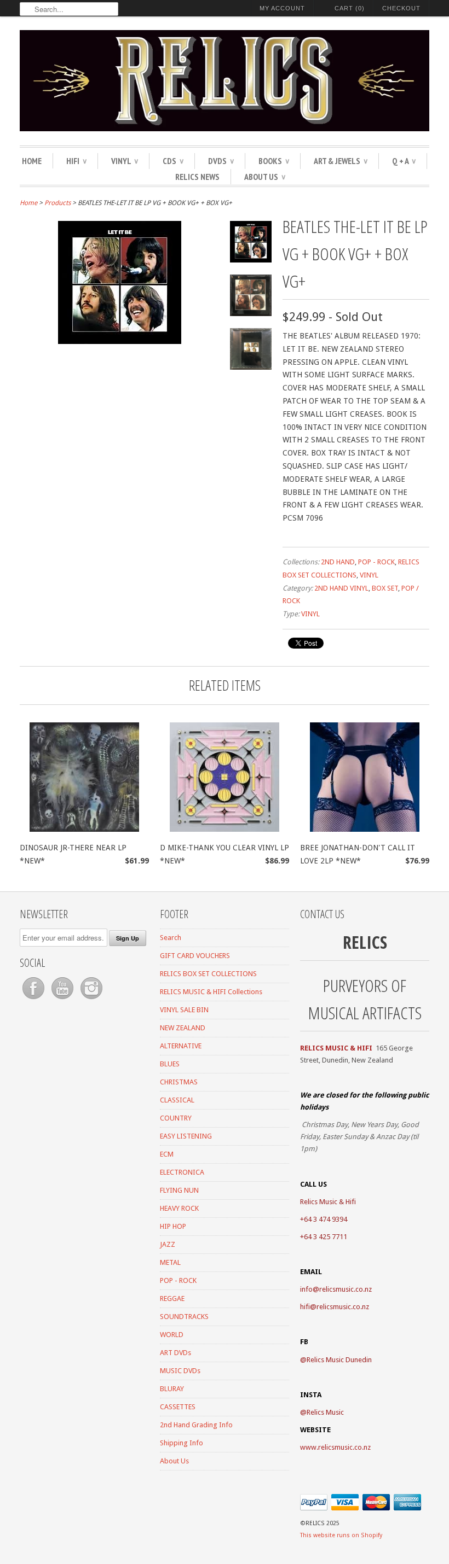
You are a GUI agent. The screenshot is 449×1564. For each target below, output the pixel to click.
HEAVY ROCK (179, 1208)
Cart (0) (350, 8)
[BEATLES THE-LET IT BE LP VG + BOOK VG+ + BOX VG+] (119, 341)
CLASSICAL (177, 1100)
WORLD (171, 1334)
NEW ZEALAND (182, 1028)
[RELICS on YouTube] (63, 999)
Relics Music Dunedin (339, 1360)
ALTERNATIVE (181, 1046)
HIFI (76, 160)
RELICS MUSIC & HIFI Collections (211, 992)
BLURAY (172, 1389)
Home (32, 160)
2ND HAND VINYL (341, 588)
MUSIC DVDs (180, 1371)
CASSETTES (177, 1407)
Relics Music (325, 1412)
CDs (173, 160)
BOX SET (385, 588)
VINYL (124, 160)
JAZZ (167, 1244)
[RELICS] (224, 82)
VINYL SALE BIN (184, 1010)
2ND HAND (338, 562)
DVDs (221, 160)
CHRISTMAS (179, 1082)
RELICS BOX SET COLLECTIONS (208, 974)
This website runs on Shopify (341, 1535)
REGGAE (172, 1298)
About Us (264, 176)
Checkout (401, 8)
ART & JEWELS (340, 160)
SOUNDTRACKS (184, 1316)
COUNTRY (176, 1118)
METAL (170, 1262)
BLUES (170, 1064)
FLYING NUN (179, 1190)
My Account (282, 8)
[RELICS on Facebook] (34, 999)
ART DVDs (175, 1353)
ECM (167, 1154)
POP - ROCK (376, 562)
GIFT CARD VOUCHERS (195, 956)
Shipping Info (181, 1443)
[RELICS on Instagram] (91, 999)
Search (170, 937)
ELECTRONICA (182, 1172)
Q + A (404, 160)
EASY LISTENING (186, 1136)
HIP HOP (173, 1226)
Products (57, 203)
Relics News (197, 176)
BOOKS (273, 160)
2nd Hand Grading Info (196, 1425)
